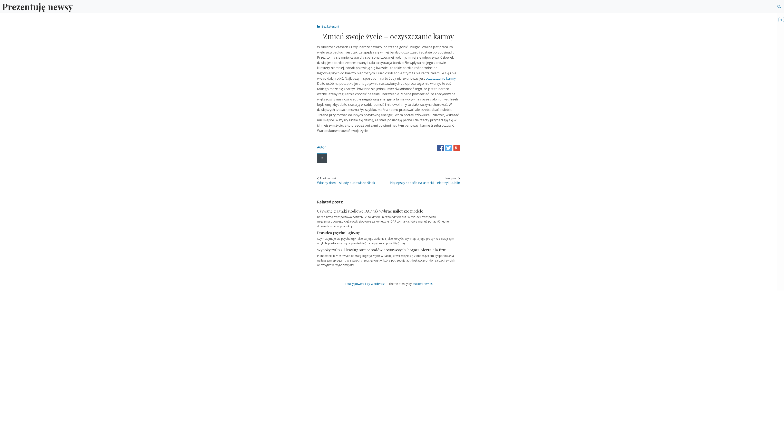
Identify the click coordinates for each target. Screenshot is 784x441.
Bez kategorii (330, 26)
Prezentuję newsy (37, 6)
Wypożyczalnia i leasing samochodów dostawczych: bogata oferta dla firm (381, 249)
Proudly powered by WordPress (364, 284)
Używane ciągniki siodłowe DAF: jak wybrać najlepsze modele (370, 211)
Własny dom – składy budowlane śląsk (346, 181)
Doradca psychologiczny (338, 232)
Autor (321, 147)
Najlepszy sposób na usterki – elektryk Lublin (425, 181)
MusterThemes (422, 284)
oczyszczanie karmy (441, 78)
